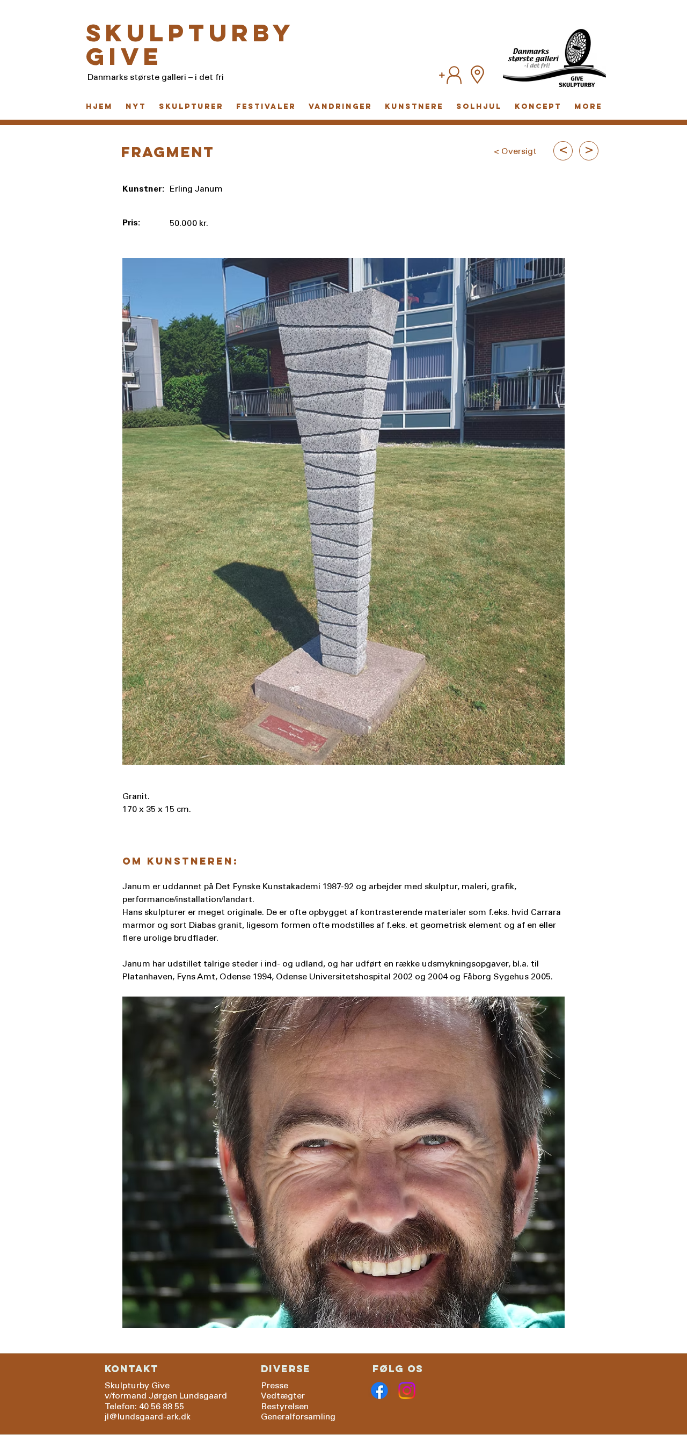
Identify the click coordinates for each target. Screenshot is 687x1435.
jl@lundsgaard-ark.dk (148, 1417)
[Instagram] (407, 1390)
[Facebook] (379, 1390)
